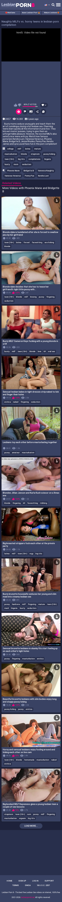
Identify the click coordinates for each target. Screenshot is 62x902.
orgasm (22, 818)
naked (16, 402)
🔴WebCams (10, 13)
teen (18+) (9, 159)
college (10, 149)
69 (45, 351)
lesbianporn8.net (28, 897)
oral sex (51, 351)
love (39, 351)
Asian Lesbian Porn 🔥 (31, 13)
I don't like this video (19, 105)
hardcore (16, 604)
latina (27, 149)
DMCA (28, 885)
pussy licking (49, 154)
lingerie (47, 159)
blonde (24, 154)
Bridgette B (29, 171)
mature (37, 149)
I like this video (15, 105)
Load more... (31, 826)
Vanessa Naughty (46, 171)
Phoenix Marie (13, 171)
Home (9, 881)
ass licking (49, 242)
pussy (41, 297)
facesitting (37, 242)
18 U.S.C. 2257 (43, 885)
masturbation (11, 154)
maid (6, 608)
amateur (16, 453)
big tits (21, 159)
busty (7, 164)
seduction (26, 164)
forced (27, 242)
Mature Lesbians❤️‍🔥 (51, 13)
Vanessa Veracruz (13, 176)
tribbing (43, 503)
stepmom (35, 154)
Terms (15, 885)
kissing (33, 297)
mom (16, 164)
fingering (50, 297)
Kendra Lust (43, 176)
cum (29, 814)
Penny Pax (29, 176)
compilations (34, 159)
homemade (29, 760)
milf (19, 149)
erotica (7, 402)
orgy (31, 554)
